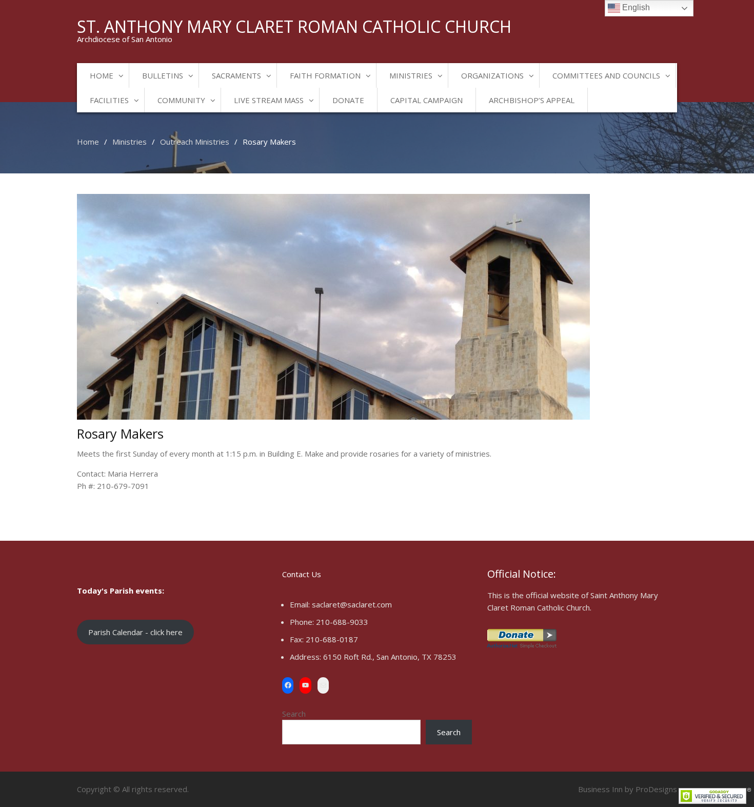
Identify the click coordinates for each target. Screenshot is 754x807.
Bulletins (162, 75)
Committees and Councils (606, 75)
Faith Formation (325, 75)
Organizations (492, 75)
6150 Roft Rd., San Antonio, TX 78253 (390, 657)
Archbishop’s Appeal (531, 100)
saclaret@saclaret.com (352, 604)
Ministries (410, 75)
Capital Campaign (426, 100)
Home (101, 75)
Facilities (109, 100)
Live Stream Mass (269, 100)
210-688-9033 (342, 622)
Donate (348, 100)
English (635, 7)
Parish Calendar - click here (135, 632)
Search (294, 713)
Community (181, 100)
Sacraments (236, 75)
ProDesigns (656, 789)
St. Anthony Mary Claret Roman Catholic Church (294, 26)
